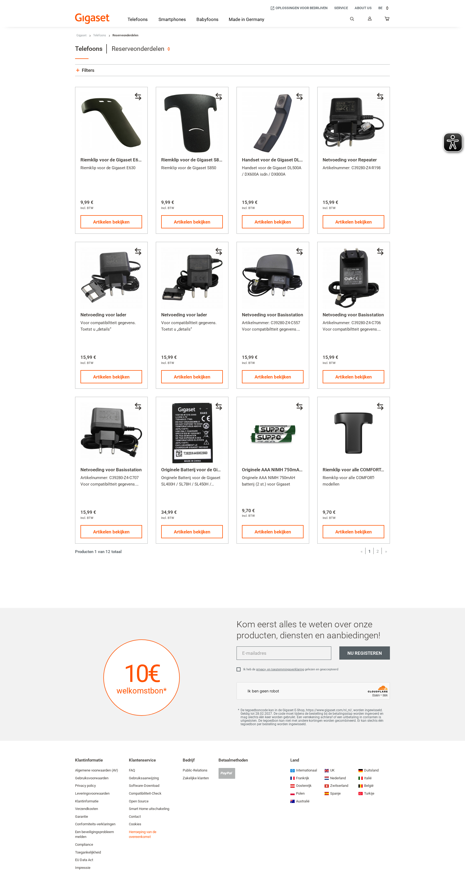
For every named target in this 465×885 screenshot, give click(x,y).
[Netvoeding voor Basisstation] (273, 278)
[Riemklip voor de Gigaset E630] (111, 123)
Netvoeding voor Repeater (350, 159)
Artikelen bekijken (111, 222)
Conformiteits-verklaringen (95, 824)
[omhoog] (458, 865)
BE (380, 8)
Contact (135, 817)
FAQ (132, 770)
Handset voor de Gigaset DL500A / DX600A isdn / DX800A (302, 159)
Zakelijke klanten (196, 778)
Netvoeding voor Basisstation (272, 314)
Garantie (81, 817)
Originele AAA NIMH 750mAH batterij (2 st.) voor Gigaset (300, 469)
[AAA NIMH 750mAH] (273, 433)
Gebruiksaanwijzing (144, 778)
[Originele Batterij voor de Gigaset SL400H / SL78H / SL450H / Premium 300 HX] (192, 433)
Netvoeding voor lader (103, 314)
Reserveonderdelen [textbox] (138, 48)
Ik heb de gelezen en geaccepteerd (290, 669)
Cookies (135, 824)
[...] (387, 20)
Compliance (84, 844)
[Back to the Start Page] (92, 18)
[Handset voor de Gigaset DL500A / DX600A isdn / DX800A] (273, 123)
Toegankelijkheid (88, 852)
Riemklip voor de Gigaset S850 (192, 159)
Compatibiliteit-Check (145, 793)
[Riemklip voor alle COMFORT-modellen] (354, 433)
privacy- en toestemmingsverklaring (280, 669)
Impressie (82, 868)
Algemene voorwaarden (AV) (96, 770)
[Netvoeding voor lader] (111, 278)
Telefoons (99, 35)
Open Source (139, 801)
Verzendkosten (86, 809)
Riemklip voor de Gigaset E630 (112, 159)
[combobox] (141, 49)
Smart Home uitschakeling (149, 809)
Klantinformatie (86, 801)
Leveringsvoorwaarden (92, 793)
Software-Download (144, 786)
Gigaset (81, 35)
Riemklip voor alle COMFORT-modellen (362, 469)
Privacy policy (85, 786)
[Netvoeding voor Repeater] (354, 123)
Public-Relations (195, 770)
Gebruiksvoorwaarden (91, 778)
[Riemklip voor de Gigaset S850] (192, 123)
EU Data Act (84, 860)
